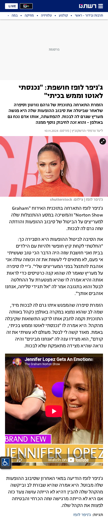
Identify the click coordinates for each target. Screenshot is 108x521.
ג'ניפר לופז (82, 514)
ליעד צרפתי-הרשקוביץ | (86, 131)
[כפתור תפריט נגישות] (5, 462)
